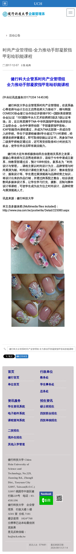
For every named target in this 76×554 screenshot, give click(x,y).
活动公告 (14, 35)
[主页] (30, 14)
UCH (38, 3)
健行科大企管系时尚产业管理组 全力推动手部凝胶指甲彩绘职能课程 (41, 349)
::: (67, 22)
